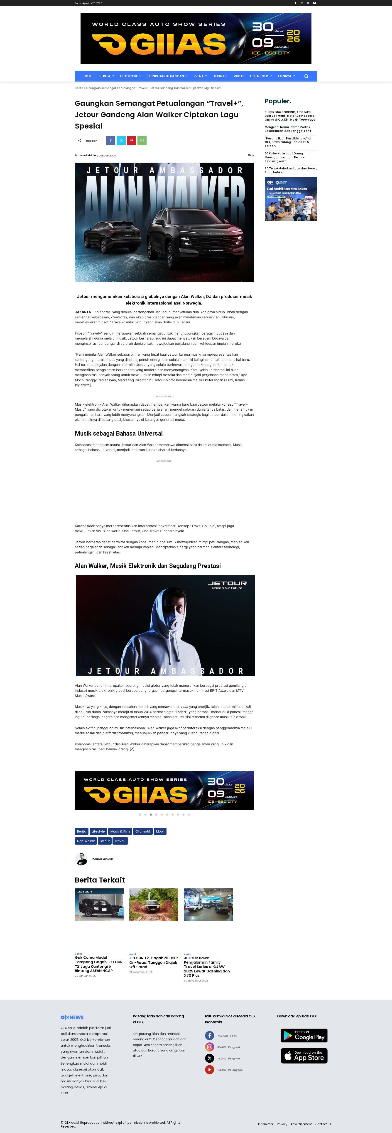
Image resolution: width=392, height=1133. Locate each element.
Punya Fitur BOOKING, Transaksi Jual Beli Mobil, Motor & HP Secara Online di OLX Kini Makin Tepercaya (290, 116)
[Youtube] (314, 3)
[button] (306, 76)
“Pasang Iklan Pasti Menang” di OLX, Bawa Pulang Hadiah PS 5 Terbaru (288, 142)
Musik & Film (120, 831)
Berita (79, 88)
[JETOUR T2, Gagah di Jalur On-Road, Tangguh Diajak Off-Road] (153, 919)
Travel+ (120, 841)
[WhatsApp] (142, 140)
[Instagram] (302, 3)
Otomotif (142, 831)
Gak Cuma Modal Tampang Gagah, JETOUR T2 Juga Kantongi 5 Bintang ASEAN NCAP (98, 964)
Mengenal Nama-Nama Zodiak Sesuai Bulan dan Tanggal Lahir (288, 129)
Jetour (105, 841)
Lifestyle (98, 831)
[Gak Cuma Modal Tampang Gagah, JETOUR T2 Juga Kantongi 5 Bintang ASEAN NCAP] (99, 919)
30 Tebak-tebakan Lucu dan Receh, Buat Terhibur (291, 170)
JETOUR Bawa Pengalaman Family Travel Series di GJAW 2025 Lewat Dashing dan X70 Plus (207, 967)
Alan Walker (86, 841)
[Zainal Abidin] (81, 859)
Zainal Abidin (87, 155)
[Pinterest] (131, 140)
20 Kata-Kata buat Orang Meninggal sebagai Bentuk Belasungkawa (284, 157)
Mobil (160, 831)
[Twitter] (308, 3)
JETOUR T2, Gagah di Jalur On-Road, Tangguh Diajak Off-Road (153, 962)
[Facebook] (295, 3)
